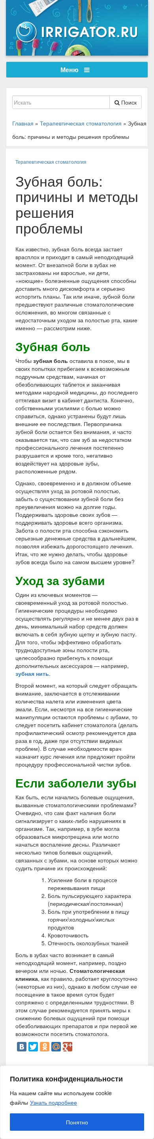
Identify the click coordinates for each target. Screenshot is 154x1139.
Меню (70, 69)
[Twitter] (33, 1046)
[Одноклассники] (44, 1046)
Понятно (77, 1122)
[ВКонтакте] (21, 1046)
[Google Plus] (67, 1046)
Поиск (128, 102)
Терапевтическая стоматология (50, 161)
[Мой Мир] (56, 1046)
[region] (77, 1102)
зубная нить (32, 673)
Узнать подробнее (53, 1102)
